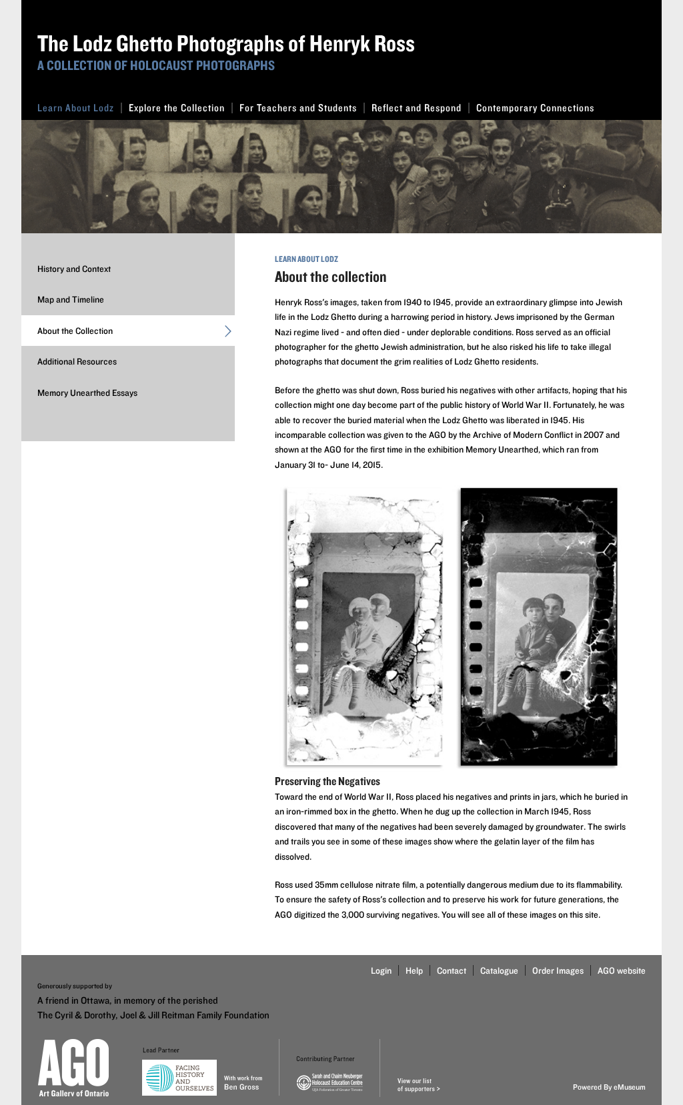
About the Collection (75, 330)
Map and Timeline (70, 299)
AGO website (622, 970)
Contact (451, 970)
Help (414, 970)
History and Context (74, 268)
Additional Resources (77, 361)
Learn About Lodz (75, 107)
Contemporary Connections (535, 107)
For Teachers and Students (298, 107)
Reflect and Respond (417, 107)
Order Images (558, 970)
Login (381, 970)
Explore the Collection (177, 107)
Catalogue (499, 970)
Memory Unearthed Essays (87, 392)
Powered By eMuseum (609, 1087)
